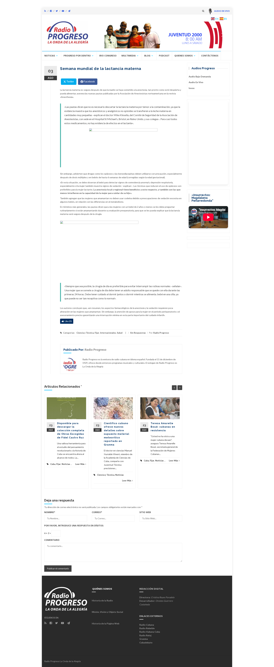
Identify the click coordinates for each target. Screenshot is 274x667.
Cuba (52, 464)
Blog (147, 55)
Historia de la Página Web (105, 623)
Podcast (164, 55)
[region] (160, 34)
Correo (97, 512)
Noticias (49, 55)
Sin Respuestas (138, 333)
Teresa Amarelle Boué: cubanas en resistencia (163, 427)
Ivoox (192, 88)
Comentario (51, 539)
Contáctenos (209, 55)
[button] (160, 34)
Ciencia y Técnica (85, 333)
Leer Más (80, 464)
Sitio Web (145, 512)
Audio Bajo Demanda (200, 76)
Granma (143, 639)
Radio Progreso (161, 333)
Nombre (49, 512)
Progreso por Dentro (77, 55)
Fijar (97, 333)
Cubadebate (145, 642)
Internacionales (108, 333)
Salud (119, 333)
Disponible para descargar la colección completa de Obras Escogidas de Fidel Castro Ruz (70, 430)
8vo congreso (108, 55)
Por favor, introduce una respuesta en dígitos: (74, 525)
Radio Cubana (146, 624)
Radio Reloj (145, 635)
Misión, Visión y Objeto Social (107, 612)
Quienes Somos (183, 55)
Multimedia (128, 55)
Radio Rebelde (147, 628)
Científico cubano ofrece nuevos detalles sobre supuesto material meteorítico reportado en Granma (116, 434)
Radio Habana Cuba (149, 631)
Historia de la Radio (102, 600)
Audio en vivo (196, 82)
